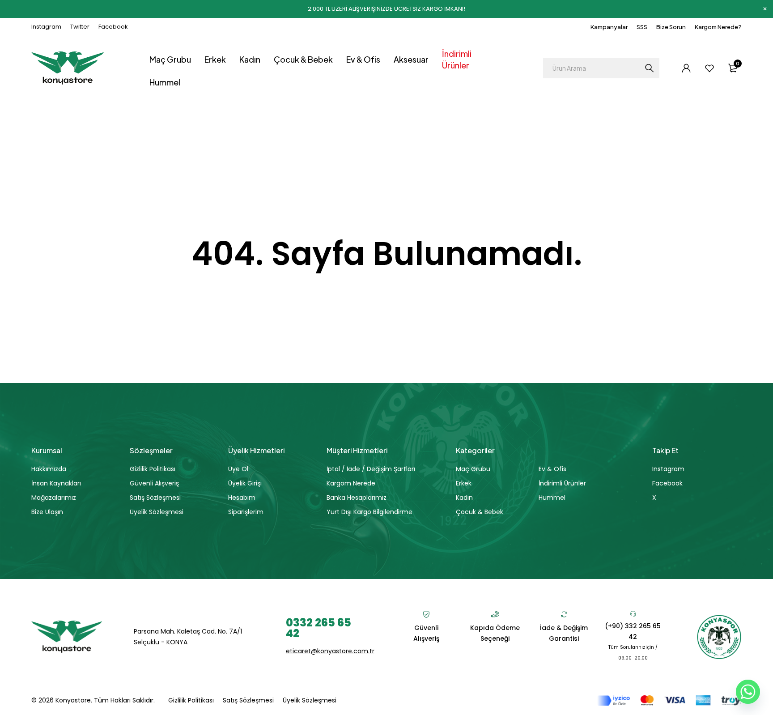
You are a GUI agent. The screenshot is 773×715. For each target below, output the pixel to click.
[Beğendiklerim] (709, 68)
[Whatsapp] (748, 692)
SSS (642, 26)
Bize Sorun (671, 26)
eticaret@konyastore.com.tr (330, 651)
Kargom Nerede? (718, 26)
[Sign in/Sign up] (686, 68)
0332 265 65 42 (318, 628)
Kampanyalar (609, 26)
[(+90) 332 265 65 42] (633, 613)
